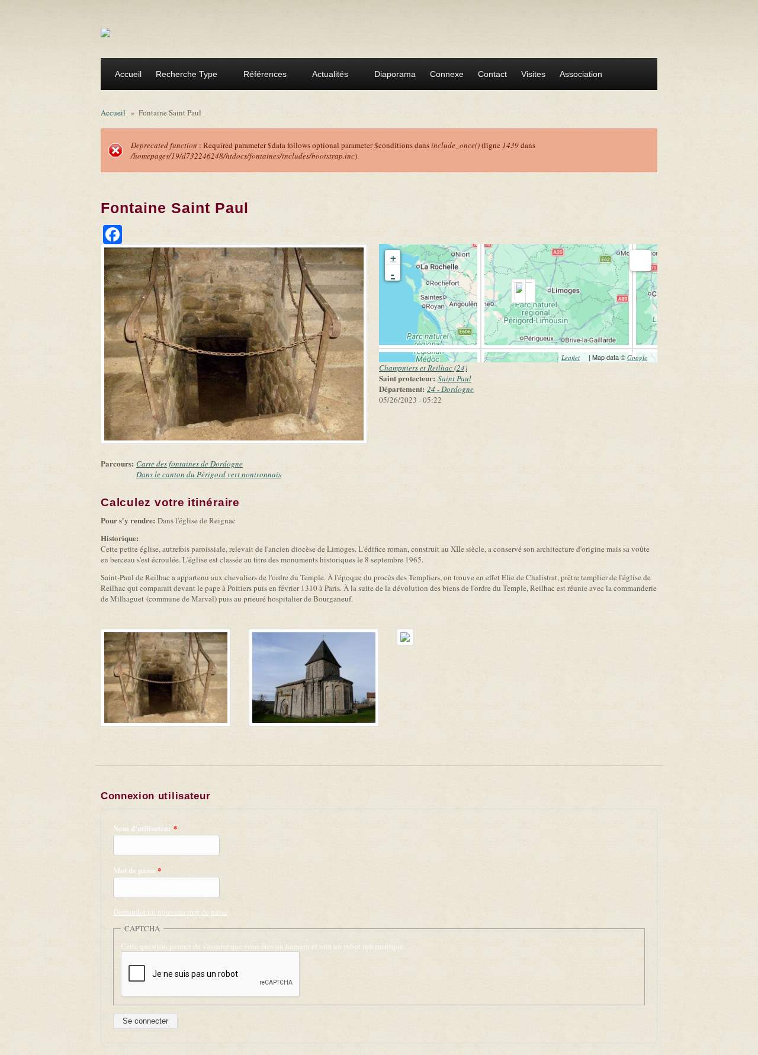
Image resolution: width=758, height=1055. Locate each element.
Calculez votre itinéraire (174, 502)
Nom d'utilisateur (145, 828)
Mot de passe (137, 870)
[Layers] (640, 260)
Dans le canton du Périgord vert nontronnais (208, 474)
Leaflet (574, 357)
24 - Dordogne (450, 389)
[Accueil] (105, 32)
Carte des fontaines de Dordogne (189, 463)
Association (577, 75)
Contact (492, 74)
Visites (533, 74)
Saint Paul (454, 378)
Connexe (447, 74)
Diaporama (395, 74)
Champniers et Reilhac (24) (423, 367)
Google (640, 357)
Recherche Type (183, 75)
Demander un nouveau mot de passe (170, 911)
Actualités (326, 75)
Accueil (128, 74)
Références (261, 75)
